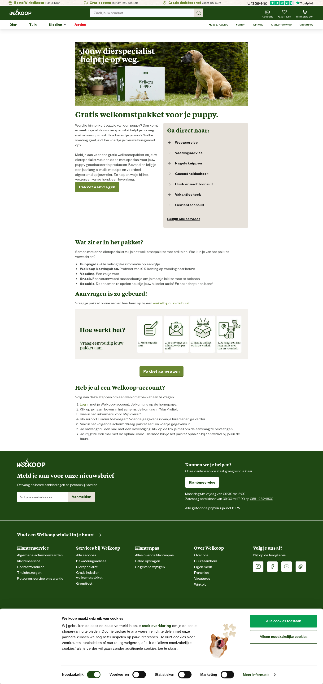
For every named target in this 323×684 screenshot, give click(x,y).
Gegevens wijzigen (150, 567)
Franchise (201, 572)
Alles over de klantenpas (154, 555)
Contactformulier (30, 567)
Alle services (86, 555)
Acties (80, 24)
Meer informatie (256, 675)
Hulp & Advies (218, 24)
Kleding (55, 24)
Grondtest (84, 583)
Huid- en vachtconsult (194, 184)
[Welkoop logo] (20, 12)
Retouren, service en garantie (40, 578)
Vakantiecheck (188, 194)
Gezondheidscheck (192, 173)
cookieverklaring (156, 626)
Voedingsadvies (188, 152)
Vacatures (306, 24)
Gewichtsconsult (189, 204)
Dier (13, 24)
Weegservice (186, 142)
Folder (240, 24)
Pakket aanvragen (97, 187)
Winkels (258, 24)
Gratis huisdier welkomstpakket (89, 575)
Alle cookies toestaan (283, 621)
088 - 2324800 (261, 498)
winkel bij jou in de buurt (171, 303)
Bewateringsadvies (91, 561)
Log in (84, 404)
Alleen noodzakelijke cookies (283, 637)
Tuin (33, 24)
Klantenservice (281, 24)
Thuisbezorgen (29, 572)
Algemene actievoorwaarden (40, 555)
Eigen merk (203, 567)
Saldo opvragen (147, 561)
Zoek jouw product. (109, 12)
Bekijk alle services (183, 218)
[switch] (139, 674)
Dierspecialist (87, 567)
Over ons (201, 555)
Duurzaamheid (205, 561)
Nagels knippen (188, 163)
